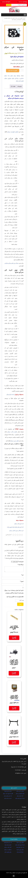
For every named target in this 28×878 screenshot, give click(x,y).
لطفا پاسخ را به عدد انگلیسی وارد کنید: (14, 597)
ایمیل (21, 581)
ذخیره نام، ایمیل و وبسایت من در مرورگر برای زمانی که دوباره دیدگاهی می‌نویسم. (14, 591)
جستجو (8, 5)
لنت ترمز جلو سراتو (8, 796)
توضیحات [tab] (19, 86)
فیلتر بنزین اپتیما (20, 850)
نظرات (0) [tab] (13, 86)
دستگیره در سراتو (7, 850)
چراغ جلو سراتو (20, 852)
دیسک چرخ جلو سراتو (20, 798)
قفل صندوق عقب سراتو (8, 793)
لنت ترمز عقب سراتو (18, 524)
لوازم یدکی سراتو (19, 18)
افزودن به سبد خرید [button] (14, 637)
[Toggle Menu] (25, 14)
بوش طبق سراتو (8, 852)
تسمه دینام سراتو (10, 394)
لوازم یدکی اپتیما (7, 791)
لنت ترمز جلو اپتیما (8, 842)
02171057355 (23, 2)
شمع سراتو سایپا (8, 845)
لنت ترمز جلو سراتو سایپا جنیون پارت (15, 527)
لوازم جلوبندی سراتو (12, 131)
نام (22, 575)
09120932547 (6, 2)
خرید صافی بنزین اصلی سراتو (16, 530)
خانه (24, 18)
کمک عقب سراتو (7, 847)
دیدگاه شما (20, 565)
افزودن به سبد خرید (12, 70)
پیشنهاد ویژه (17, 76)
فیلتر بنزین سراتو (15, 440)
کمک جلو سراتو (20, 796)
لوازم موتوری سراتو (9, 78)
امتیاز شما (20, 562)
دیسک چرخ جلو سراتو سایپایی (12, 263)
